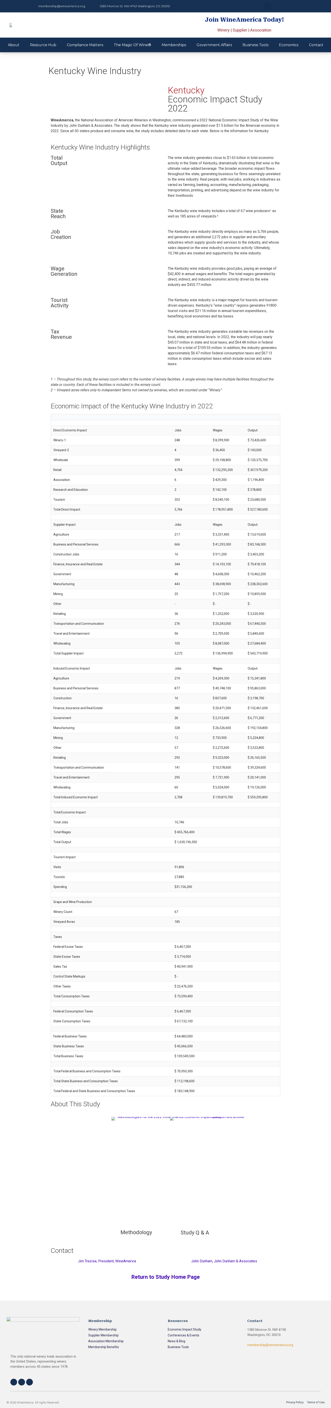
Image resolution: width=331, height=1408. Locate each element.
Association (260, 30)
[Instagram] (21, 1382)
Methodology (136, 1232)
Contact (316, 45)
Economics (288, 45)
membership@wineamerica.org (270, 1345)
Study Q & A (195, 1232)
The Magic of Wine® (132, 45)
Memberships (174, 45)
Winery (223, 30)
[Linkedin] (29, 1382)
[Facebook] (13, 1382)
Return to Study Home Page (165, 1277)
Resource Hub (43, 45)
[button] (267, 6)
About (13, 45)
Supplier (240, 30)
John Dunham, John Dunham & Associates (224, 1261)
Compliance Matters (85, 45)
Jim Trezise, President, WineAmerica (107, 1261)
